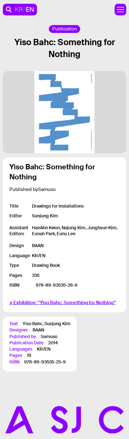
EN (30, 9)
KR (19, 9)
